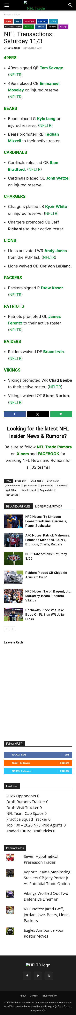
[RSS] (38, 976)
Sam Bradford (28, 490)
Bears (18, 21)
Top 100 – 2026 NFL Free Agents (34, 825)
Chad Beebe (37, 480)
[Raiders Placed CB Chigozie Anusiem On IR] (13, 577)
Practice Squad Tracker (26, 819)
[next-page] (12, 629)
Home (7, 14)
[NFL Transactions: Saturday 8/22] (13, 558)
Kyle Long (46, 118)
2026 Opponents (21, 796)
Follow (64, 762)
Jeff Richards (30, 485)
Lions (53, 21)
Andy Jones (55, 250)
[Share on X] (38, 414)
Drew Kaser (52, 288)
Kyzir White (56, 206)
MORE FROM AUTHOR (48, 506)
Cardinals (29, 21)
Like (67, 754)
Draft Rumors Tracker (25, 801)
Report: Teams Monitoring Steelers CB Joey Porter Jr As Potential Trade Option (47, 877)
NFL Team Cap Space (24, 813)
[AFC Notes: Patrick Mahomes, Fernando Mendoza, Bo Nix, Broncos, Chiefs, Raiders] (13, 540)
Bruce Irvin (53, 351)
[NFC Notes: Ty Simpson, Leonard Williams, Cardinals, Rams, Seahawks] (13, 521)
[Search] (70, 5)
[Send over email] (61, 414)
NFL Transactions (13, 26)
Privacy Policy (49, 995)
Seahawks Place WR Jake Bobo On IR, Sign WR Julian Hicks (45, 614)
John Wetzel (57, 178)
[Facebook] (27, 976)
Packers (28, 26)
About (23, 995)
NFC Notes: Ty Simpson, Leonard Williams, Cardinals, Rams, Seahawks (46, 521)
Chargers (42, 21)
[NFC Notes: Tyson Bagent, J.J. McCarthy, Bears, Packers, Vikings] (13, 596)
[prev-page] (6, 629)
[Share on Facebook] (15, 414)
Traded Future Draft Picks (29, 831)
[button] (6, 5)
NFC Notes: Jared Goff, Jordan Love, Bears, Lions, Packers (47, 914)
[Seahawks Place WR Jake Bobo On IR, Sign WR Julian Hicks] (13, 614)
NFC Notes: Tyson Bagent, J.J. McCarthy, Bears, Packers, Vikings (48, 595)
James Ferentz (13, 485)
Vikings (63, 26)
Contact (34, 995)
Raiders (52, 26)
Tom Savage (51, 68)
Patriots (40, 26)
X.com (23, 453)
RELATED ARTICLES (18, 506)
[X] (49, 976)
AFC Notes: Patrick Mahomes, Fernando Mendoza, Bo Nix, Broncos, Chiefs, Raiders (47, 539)
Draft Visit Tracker (22, 807)
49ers (17, 14)
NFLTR (15, 74)
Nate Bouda (13, 47)
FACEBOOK (48, 453)
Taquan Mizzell (47, 490)
